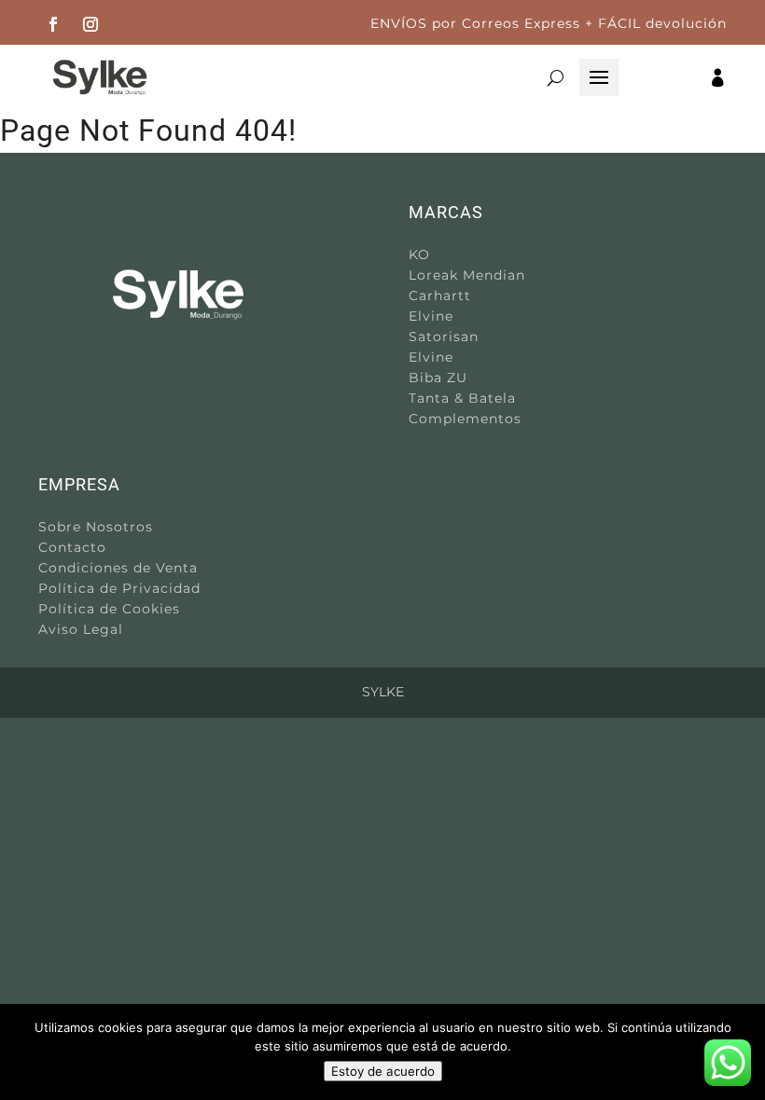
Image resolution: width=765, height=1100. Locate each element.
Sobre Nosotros (95, 526)
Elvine (431, 316)
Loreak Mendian (467, 275)
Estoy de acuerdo (383, 1071)
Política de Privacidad (119, 588)
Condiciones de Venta (118, 567)
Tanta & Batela (462, 398)
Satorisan (444, 336)
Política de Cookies (109, 608)
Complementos (465, 418)
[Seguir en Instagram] (90, 24)
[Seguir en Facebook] (53, 24)
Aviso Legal (80, 629)
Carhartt (440, 295)
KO (419, 254)
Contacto (72, 547)
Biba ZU (438, 377)
